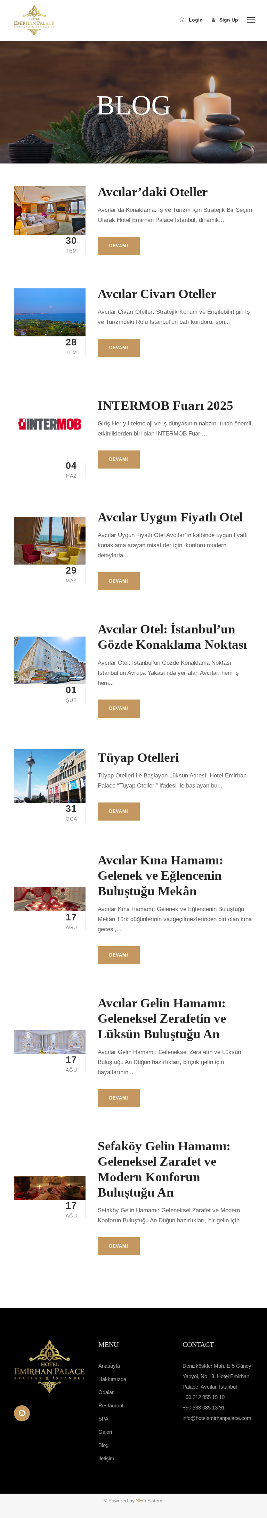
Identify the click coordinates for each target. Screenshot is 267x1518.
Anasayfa (109, 1366)
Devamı (118, 245)
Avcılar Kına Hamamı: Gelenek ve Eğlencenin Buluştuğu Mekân (160, 875)
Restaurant (110, 1405)
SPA (103, 1419)
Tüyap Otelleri (138, 757)
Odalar (106, 1392)
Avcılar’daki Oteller (153, 192)
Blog (103, 1445)
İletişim (106, 1458)
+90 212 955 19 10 (204, 1397)
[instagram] (22, 1413)
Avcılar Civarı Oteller (157, 294)
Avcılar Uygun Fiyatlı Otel (170, 517)
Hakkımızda (112, 1379)
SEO (141, 1500)
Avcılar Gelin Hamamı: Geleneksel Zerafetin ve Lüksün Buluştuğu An (162, 1018)
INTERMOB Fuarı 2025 (165, 405)
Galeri (105, 1432)
